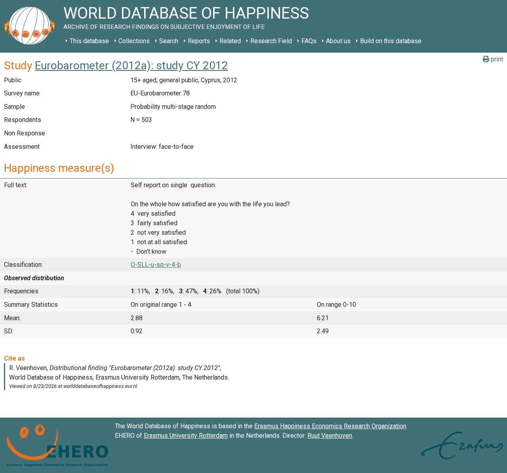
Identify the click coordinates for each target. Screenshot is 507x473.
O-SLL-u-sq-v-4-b (156, 264)
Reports (199, 41)
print (496, 59)
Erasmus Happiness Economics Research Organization (330, 426)
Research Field (271, 41)
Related (230, 41)
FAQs (308, 41)
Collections (134, 41)
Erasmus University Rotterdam (186, 435)
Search (168, 41)
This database (89, 41)
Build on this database (390, 41)
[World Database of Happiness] (31, 26)
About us (338, 41)
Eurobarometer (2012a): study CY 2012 (131, 65)
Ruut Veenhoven (329, 435)
